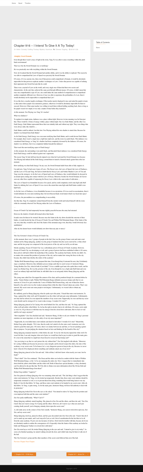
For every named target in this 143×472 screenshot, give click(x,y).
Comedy (24, 49)
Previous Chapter (20, 441)
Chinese (58, 49)
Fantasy (36, 49)
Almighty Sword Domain (23, 56)
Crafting (30, 49)
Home (14, 3)
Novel (20, 3)
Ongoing (64, 49)
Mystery (42, 49)
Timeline (27, 3)
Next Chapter (30, 441)
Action (18, 49)
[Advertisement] (71, 23)
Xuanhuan (49, 49)
